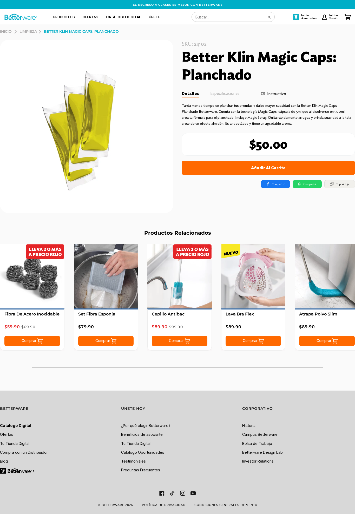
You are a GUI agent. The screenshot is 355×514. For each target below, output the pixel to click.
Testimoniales (133, 461)
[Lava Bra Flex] (253, 276)
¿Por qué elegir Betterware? (145, 425)
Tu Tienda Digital (14, 443)
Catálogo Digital (15, 425)
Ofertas (6, 434)
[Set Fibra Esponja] (106, 276)
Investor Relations (258, 461)
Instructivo (276, 93)
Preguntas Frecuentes (140, 470)
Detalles (190, 93)
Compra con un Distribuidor (24, 452)
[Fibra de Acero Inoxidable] (32, 276)
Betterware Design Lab (262, 452)
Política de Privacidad (164, 505)
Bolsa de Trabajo (257, 443)
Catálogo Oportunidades (142, 452)
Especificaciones (224, 93)
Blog (4, 461)
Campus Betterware (260, 434)
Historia (248, 425)
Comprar (29, 340)
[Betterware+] (17, 470)
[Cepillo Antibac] (179, 276)
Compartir (278, 184)
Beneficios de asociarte (142, 434)
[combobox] (233, 17)
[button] (64, 16)
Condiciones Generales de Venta (225, 505)
